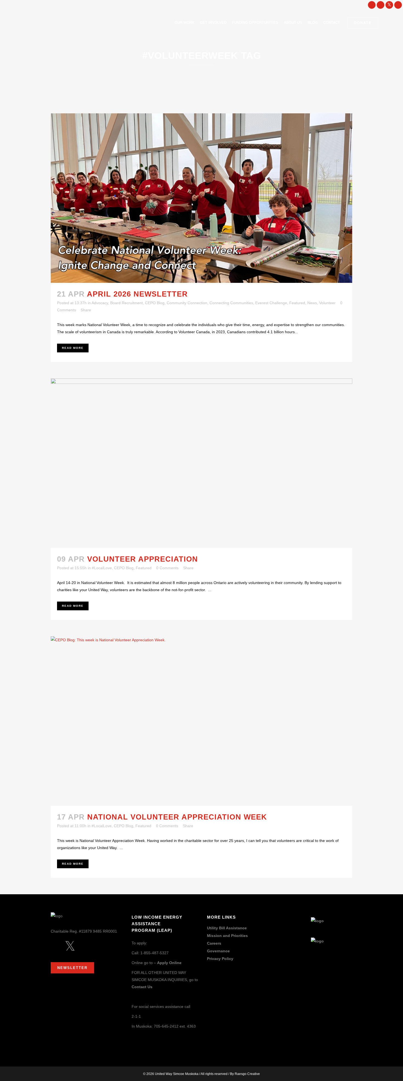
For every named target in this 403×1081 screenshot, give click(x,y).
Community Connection (187, 303)
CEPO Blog (154, 303)
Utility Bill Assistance (227, 928)
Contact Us (142, 987)
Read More (73, 347)
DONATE (363, 23)
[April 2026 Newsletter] (201, 198)
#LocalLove (102, 568)
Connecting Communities (231, 303)
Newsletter (72, 968)
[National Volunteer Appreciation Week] (201, 721)
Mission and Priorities (227, 935)
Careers (214, 943)
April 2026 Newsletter (137, 294)
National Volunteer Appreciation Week (177, 817)
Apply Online (169, 963)
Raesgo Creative (247, 1074)
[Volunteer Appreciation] (201, 463)
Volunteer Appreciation (142, 559)
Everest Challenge (271, 303)
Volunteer (327, 303)
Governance (218, 951)
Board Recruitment (126, 303)
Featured (297, 303)
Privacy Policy (220, 958)
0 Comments (167, 568)
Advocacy (100, 303)
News (312, 303)
